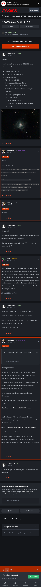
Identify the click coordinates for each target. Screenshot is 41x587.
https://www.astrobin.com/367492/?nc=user (16, 408)
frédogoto (10, 150)
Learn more (4, 4)
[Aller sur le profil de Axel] (4, 259)
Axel (8, 258)
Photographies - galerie (19, 34)
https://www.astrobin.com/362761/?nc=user (21, 427)
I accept (35, 576)
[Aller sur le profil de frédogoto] (4, 151)
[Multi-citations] (3, 143)
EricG (25, 352)
